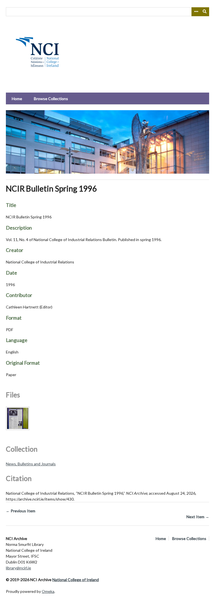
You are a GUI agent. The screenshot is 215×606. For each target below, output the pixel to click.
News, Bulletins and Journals (31, 463)
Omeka (48, 591)
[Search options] (195, 11)
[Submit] (204, 11)
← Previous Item (20, 510)
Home (17, 98)
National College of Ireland (75, 579)
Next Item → (197, 516)
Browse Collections (51, 98)
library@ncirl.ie (18, 567)
